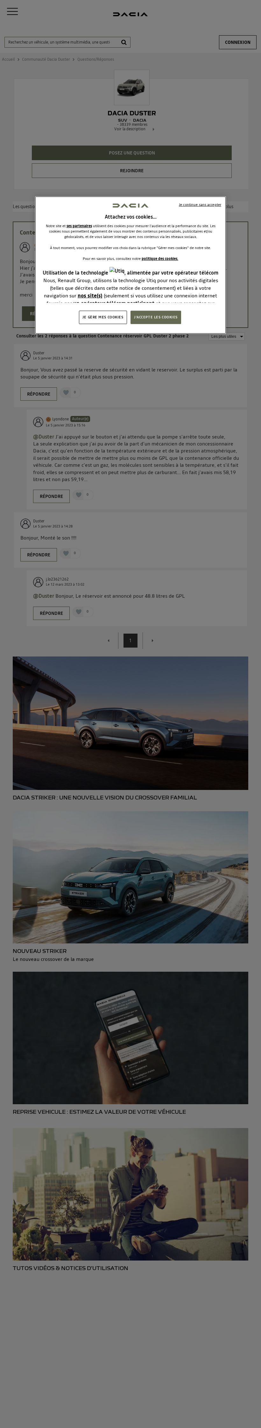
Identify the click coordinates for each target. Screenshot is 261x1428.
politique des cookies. (160, 258)
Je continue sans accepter (200, 204)
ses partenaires (79, 225)
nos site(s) (90, 295)
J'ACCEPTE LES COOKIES (156, 317)
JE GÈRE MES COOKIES (102, 317)
